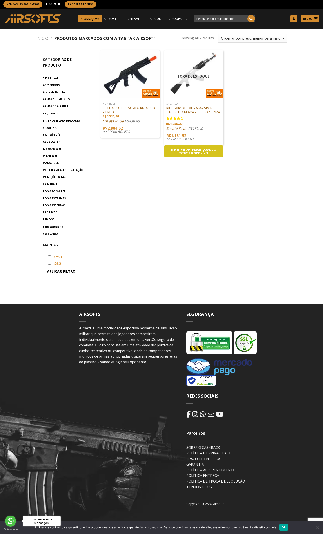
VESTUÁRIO (50, 234)
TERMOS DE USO (200, 487)
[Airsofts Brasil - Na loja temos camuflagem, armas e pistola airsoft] (33, 18)
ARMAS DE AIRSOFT (55, 106)
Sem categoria (53, 227)
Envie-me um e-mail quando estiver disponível (193, 151)
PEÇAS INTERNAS (54, 205)
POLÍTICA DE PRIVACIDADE (208, 453)
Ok (284, 527)
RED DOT (49, 219)
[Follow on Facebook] (46, 4)
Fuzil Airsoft (51, 134)
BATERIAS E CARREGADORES (61, 120)
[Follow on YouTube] (59, 4)
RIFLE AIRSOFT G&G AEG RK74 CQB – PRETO (129, 110)
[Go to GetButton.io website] (11, 529)
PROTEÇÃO (50, 212)
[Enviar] (251, 18)
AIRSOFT (110, 18)
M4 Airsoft (50, 156)
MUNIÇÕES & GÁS (54, 177)
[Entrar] (293, 18)
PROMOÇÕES (89, 18)
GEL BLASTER (51, 141)
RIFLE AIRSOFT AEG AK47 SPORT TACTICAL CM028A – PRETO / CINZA (193, 110)
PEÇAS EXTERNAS (54, 198)
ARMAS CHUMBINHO (56, 99)
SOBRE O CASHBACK (203, 447)
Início (42, 38)
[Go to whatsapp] (10, 521)
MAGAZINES (51, 163)
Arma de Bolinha (54, 92)
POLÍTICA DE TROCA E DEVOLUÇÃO (215, 481)
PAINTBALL (133, 18)
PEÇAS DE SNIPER (54, 191)
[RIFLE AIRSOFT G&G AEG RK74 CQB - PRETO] (130, 74)
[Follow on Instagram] (50, 4)
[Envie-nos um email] (55, 4)
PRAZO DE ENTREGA (203, 458)
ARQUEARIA (178, 18)
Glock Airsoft (52, 149)
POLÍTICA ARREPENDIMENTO (211, 470)
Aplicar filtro (61, 271)
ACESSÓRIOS (51, 85)
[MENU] (73, 18)
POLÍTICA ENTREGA (202, 475)
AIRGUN (155, 18)
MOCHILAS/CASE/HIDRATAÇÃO (63, 170)
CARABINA (49, 127)
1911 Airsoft (51, 78)
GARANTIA (195, 464)
